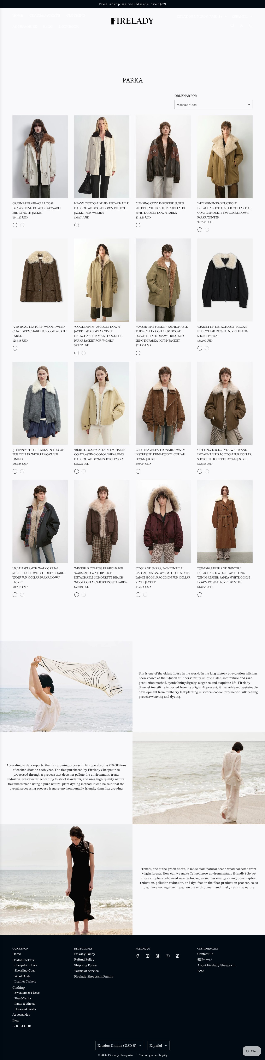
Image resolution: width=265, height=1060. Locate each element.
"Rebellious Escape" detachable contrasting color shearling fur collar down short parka (99, 454)
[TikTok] (177, 956)
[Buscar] (232, 25)
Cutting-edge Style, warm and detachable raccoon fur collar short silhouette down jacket (224, 454)
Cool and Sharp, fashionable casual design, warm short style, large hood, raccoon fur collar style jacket (163, 575)
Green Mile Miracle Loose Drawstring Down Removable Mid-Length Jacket (36, 208)
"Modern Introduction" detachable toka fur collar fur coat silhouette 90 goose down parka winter (224, 210)
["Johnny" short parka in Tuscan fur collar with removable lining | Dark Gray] (15, 471)
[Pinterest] (157, 956)
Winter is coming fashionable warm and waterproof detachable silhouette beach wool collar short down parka (100, 575)
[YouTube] (167, 956)
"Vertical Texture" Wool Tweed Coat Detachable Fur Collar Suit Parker (39, 331)
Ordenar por (186, 95)
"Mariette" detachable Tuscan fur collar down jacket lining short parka (222, 331)
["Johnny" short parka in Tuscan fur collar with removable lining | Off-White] (22, 471)
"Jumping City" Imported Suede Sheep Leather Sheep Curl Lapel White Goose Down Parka (160, 208)
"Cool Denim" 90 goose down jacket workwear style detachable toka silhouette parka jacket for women (97, 334)
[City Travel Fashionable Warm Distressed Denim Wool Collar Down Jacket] (163, 403)
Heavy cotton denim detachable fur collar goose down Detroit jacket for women (101, 208)
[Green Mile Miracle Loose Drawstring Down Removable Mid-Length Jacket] (40, 156)
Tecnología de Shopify (153, 1055)
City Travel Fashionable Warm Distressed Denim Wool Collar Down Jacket (160, 454)
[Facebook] (137, 956)
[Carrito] (250, 25)
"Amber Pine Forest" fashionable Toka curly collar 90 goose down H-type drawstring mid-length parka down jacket (162, 334)
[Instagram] (147, 956)
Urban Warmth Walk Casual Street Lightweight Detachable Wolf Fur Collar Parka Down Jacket (38, 575)
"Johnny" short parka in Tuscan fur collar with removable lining (38, 454)
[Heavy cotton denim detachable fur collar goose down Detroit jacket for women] (102, 156)
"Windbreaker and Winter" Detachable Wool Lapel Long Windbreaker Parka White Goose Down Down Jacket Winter (224, 575)
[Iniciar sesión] (241, 25)
